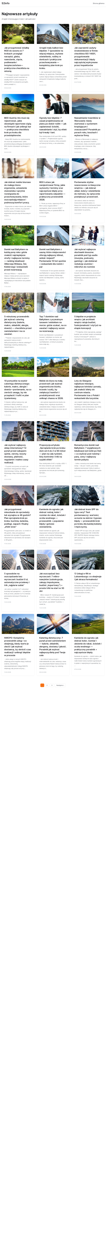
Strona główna (98, 3)
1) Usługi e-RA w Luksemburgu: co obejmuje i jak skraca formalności (87, 576)
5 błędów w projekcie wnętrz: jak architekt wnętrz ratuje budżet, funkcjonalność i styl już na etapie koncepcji (87, 322)
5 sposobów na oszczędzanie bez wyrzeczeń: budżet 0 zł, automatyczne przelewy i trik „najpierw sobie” (17, 579)
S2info (6, 3)
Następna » (60, 685)
